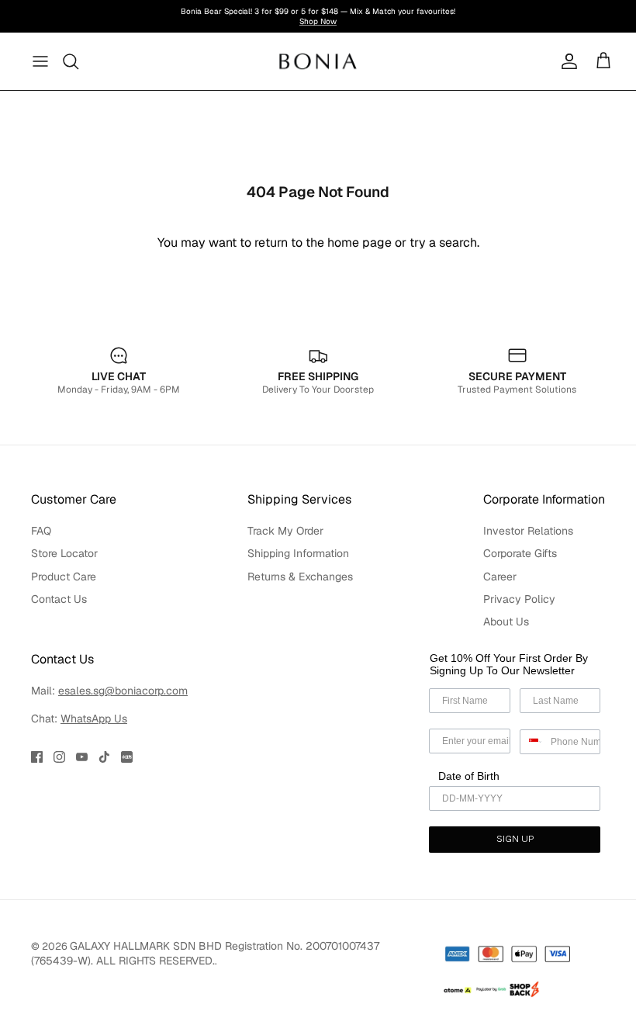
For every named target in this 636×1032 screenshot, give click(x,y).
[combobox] (531, 741)
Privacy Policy (519, 599)
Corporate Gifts (520, 553)
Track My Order (285, 531)
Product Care (63, 577)
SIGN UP (515, 839)
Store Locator (64, 553)
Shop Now (318, 21)
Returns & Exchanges (300, 577)
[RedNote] (127, 757)
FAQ (41, 531)
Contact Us (59, 599)
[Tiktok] (104, 757)
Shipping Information (298, 553)
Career (500, 577)
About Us (506, 622)
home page (359, 242)
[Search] (71, 61)
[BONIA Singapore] (318, 60)
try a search (443, 242)
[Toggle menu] (40, 61)
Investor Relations (528, 531)
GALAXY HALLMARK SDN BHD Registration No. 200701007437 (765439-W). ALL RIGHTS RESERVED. (205, 953)
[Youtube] (82, 757)
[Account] (566, 61)
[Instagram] (59, 757)
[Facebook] (37, 757)
